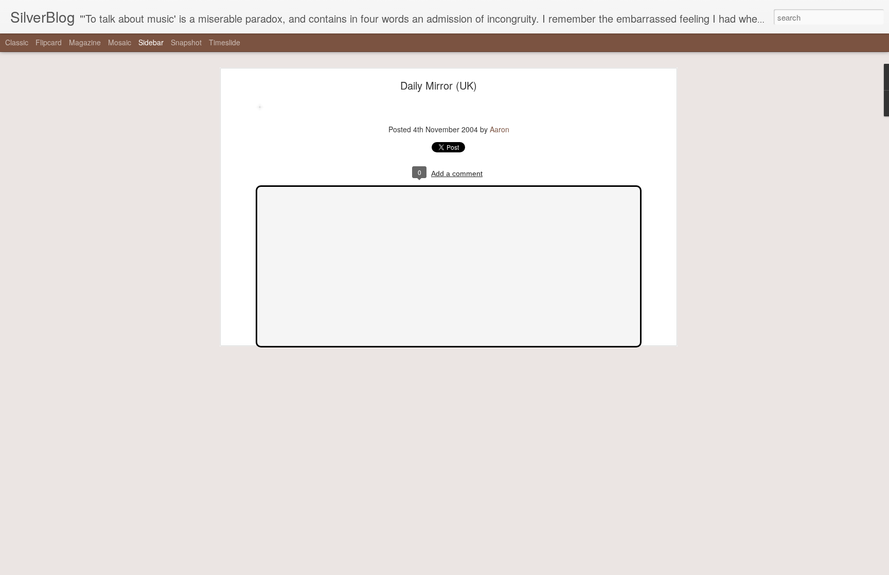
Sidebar (151, 42)
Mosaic (119, 42)
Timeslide (224, 42)
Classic (16, 42)
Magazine (85, 42)
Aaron (499, 129)
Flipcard (48, 42)
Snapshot (186, 42)
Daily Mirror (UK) (438, 85)
